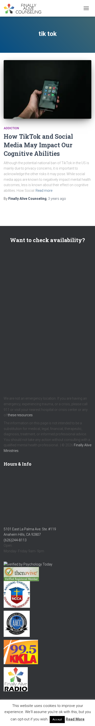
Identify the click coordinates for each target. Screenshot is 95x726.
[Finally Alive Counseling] (26, 8)
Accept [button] (57, 719)
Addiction (11, 128)
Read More (75, 719)
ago (57, 199)
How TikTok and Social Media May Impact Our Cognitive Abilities (38, 145)
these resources (20, 415)
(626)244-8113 (15, 540)
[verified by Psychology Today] (28, 564)
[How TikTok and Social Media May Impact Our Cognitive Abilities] (47, 89)
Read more (44, 190)
